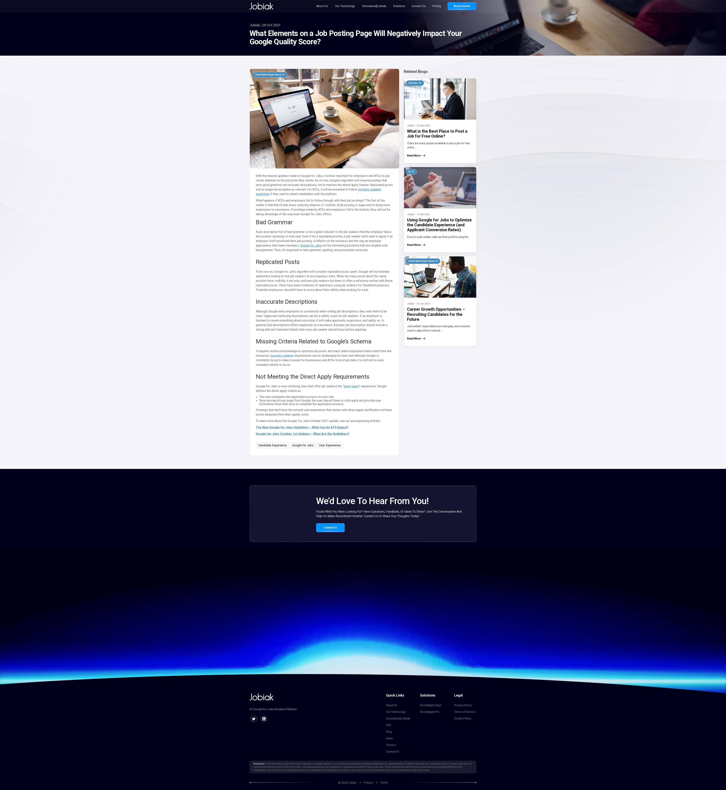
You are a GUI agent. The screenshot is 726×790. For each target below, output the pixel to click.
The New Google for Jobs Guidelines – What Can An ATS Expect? (302, 427)
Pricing (437, 6)
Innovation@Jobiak (374, 6)
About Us (322, 6)
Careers (391, 744)
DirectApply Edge (430, 705)
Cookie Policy (462, 718)
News (389, 738)
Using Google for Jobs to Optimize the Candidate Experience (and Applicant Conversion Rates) (439, 225)
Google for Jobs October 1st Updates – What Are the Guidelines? (302, 434)
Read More (414, 155)
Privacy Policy (463, 705)
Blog (389, 731)
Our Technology (345, 6)
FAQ (388, 725)
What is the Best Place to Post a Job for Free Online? (437, 134)
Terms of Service (464, 711)
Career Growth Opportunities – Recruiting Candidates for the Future (436, 314)
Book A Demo (462, 6)
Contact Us (419, 6)
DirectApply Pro (429, 711)
